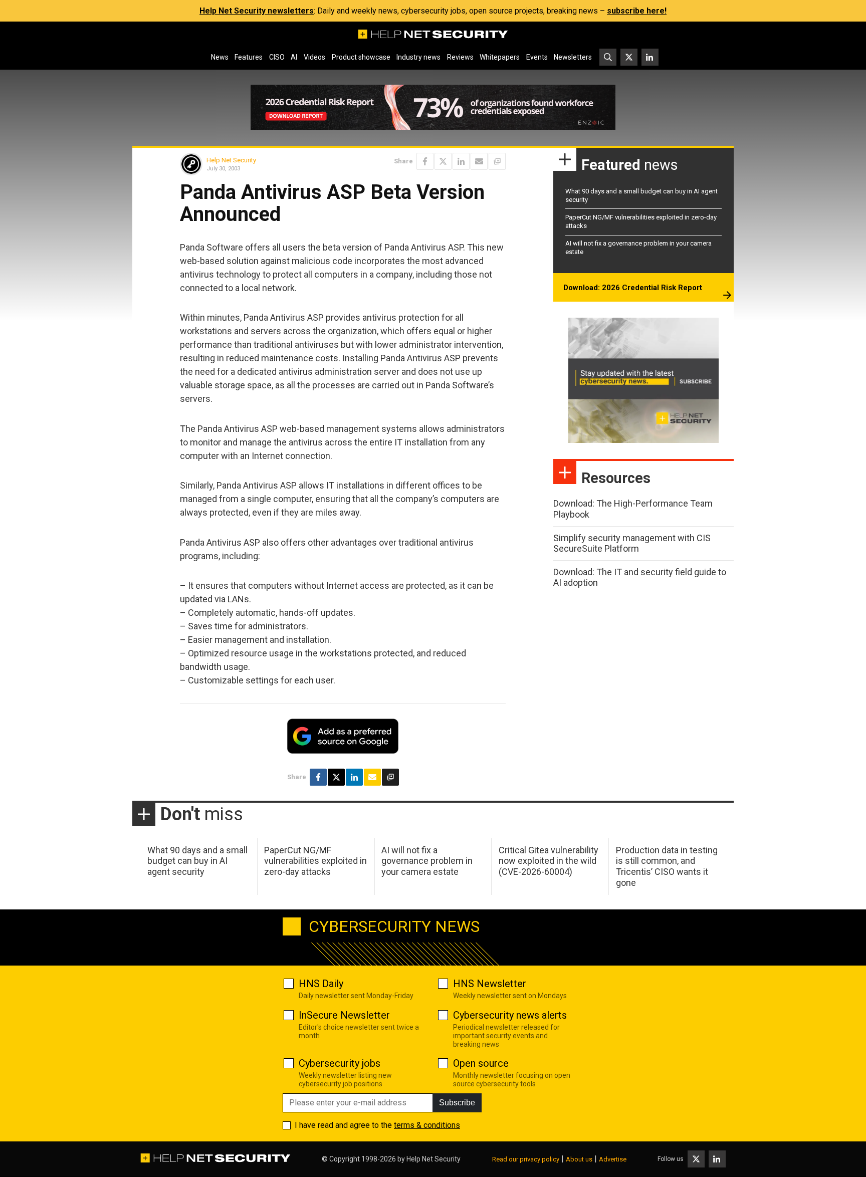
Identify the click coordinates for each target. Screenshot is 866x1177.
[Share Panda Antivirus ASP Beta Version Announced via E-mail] (479, 161)
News (220, 57)
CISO (277, 57)
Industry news (418, 57)
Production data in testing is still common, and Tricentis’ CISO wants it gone (667, 866)
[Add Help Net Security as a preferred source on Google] (497, 161)
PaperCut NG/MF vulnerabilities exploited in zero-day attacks (315, 861)
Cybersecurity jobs (339, 1063)
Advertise (612, 1159)
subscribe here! (637, 11)
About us (579, 1159)
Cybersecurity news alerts (510, 1015)
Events (537, 57)
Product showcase (361, 57)
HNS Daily (321, 984)
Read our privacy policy (525, 1159)
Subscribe (457, 1102)
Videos (314, 57)
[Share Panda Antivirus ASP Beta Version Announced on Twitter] (443, 161)
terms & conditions (427, 1125)
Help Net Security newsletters (256, 11)
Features (249, 57)
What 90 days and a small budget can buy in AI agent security (197, 861)
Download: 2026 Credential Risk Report (632, 287)
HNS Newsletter (489, 984)
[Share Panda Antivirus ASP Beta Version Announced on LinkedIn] (461, 161)
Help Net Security (231, 160)
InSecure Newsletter (344, 1015)
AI (294, 57)
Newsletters (573, 57)
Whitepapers (500, 57)
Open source (481, 1063)
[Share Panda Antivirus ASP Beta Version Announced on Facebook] (425, 161)
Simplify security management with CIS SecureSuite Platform (632, 543)
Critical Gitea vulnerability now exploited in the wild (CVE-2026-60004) (548, 861)
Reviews (460, 57)
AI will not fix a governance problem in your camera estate (427, 861)
